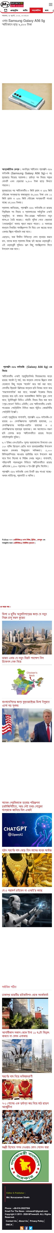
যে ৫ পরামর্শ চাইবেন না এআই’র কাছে (22, 890)
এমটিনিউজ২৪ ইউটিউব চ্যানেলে (23, 542)
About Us (23, 1221)
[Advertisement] (27, 54)
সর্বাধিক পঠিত (9, 986)
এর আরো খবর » (5, 606)
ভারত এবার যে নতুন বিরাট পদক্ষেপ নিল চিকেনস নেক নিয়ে (23, 659)
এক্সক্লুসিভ (14, 10)
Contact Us (11, 1221)
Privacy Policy (37, 1221)
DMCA (9, 1224)
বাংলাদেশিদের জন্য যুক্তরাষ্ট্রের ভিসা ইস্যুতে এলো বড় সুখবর (26, 703)
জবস (46, 10)
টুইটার (33, 539)
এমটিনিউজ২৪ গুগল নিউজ (21, 539)
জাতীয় (25, 10)
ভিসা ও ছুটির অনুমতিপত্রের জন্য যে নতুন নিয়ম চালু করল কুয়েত (24, 615)
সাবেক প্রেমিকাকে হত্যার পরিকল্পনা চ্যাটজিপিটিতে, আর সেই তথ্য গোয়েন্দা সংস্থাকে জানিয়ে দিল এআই (22, 806)
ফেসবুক (40, 539)
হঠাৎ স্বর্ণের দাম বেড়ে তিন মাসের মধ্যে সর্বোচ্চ (27, 850)
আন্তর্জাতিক (36, 10)
